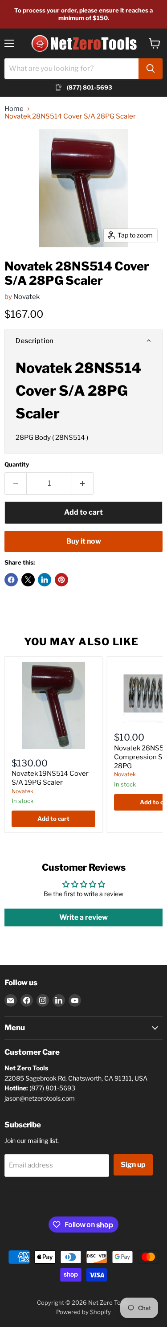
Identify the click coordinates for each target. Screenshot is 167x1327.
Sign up (133, 1164)
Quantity (16, 464)
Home (14, 109)
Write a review (83, 917)
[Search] (150, 68)
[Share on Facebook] (11, 579)
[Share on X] (28, 579)
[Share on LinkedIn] (44, 579)
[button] (83, 340)
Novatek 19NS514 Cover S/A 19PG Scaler (50, 778)
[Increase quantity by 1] (83, 483)
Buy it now (83, 541)
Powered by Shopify (83, 1311)
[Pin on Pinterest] (61, 579)
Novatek (26, 297)
